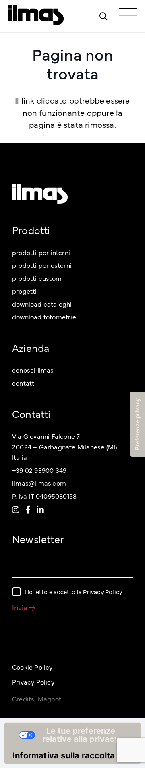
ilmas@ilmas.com (39, 482)
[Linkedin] (40, 509)
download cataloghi (42, 303)
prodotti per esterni (42, 265)
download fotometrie (44, 316)
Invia (20, 607)
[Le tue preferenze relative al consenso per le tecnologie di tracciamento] (137, 424)
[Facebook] (28, 509)
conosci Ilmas (33, 369)
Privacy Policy (102, 591)
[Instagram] (15, 509)
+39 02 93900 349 (39, 469)
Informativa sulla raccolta (63, 755)
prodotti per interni (41, 252)
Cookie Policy (32, 666)
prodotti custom (37, 277)
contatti (24, 382)
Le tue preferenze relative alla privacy (80, 735)
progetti (24, 290)
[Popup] (103, 16)
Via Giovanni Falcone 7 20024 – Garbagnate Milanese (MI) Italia (64, 446)
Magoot (49, 698)
